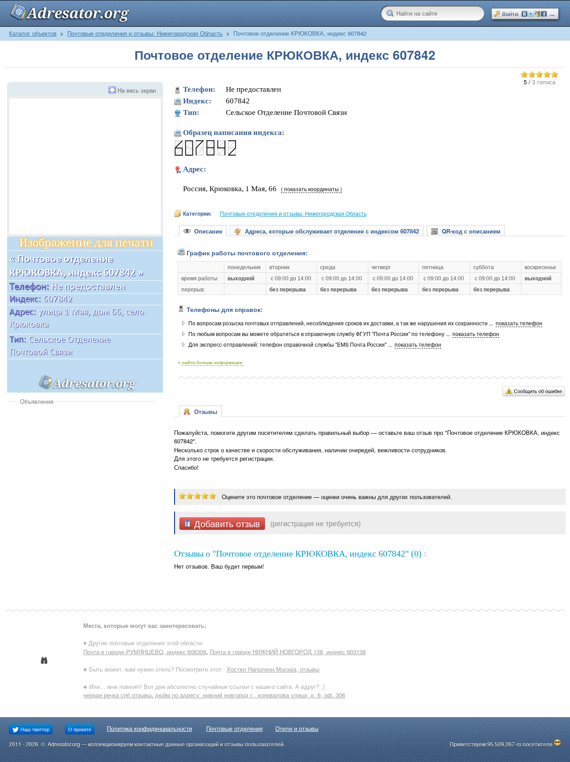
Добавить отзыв (225, 523)
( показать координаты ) (311, 189)
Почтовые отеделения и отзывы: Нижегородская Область (145, 33)
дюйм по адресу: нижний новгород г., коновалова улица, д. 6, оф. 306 (250, 695)
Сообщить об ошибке (538, 390)
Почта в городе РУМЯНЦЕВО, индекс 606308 (144, 651)
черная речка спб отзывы (117, 695)
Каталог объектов (33, 33)
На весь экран (137, 90)
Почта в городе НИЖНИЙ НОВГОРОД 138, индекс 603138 (288, 651)
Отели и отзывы (296, 728)
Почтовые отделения (234, 728)
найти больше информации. (213, 362)
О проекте (79, 729)
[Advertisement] (82, 472)
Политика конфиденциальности (149, 728)
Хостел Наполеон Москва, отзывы (273, 669)
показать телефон (519, 323)
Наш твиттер (34, 729)
